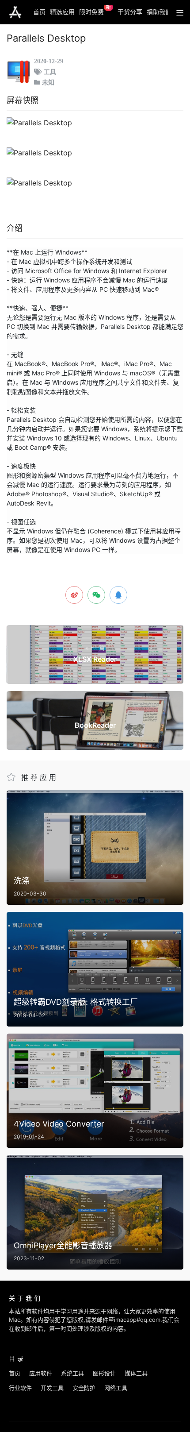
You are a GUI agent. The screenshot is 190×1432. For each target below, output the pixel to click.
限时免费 (95, 10)
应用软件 (40, 1373)
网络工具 (115, 1387)
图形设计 (104, 1373)
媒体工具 (136, 1373)
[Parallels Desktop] (95, 122)
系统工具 (72, 1373)
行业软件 (20, 1387)
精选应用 (62, 11)
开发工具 (52, 1387)
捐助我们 (159, 11)
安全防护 (83, 1387)
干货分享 (130, 11)
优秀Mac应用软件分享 (15, 12)
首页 (39, 11)
